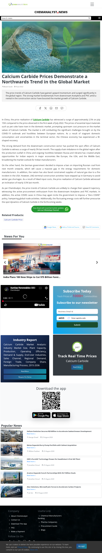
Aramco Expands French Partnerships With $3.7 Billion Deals (51, 473)
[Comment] (62, 108)
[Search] (89, 18)
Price (13, 219)
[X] (45, 108)
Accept (81, 546)
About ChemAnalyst (19, 516)
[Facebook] (40, 108)
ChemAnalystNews (51, 12)
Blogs (42, 530)
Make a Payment (18, 531)
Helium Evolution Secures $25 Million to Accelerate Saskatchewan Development (59, 431)
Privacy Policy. (23, 547)
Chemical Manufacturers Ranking (50, 517)
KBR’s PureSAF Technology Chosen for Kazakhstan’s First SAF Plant (53, 459)
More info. (34, 550)
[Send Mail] (56, 108)
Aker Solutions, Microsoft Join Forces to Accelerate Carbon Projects (54, 487)
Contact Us (15, 520)
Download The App (19, 524)
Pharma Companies (48, 522)
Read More (77, 367)
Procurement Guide (48, 526)
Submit (77, 325)
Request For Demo (25, 377)
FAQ (12, 527)
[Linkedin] (51, 108)
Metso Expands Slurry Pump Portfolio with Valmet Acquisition (52, 445)
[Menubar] (92, 4)
